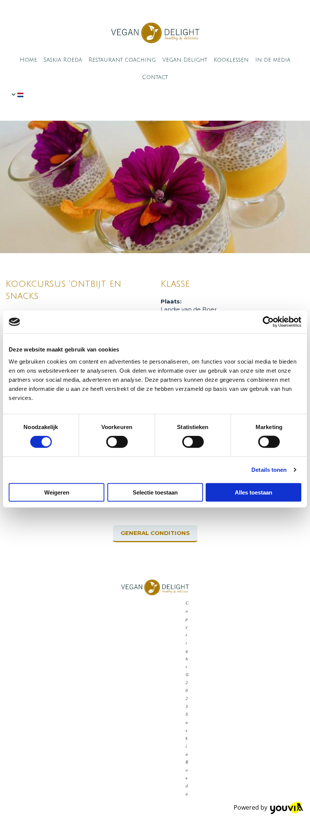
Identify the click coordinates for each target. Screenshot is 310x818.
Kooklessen (231, 60)
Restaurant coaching (122, 60)
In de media (272, 60)
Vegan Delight (184, 60)
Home (28, 60)
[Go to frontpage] (155, 33)
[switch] (117, 442)
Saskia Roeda (62, 60)
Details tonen (269, 470)
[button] (155, 534)
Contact (155, 77)
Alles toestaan (253, 492)
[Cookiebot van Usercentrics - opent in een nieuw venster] (268, 322)
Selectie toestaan (155, 492)
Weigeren (56, 492)
